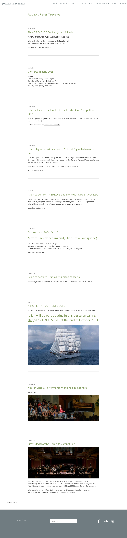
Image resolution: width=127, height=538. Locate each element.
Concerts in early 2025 (40, 71)
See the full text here (35, 170)
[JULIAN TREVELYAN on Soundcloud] (106, 521)
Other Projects (102, 4)
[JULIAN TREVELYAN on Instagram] (113, 521)
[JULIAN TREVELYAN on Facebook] (99, 521)
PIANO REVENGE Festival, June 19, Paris (50, 32)
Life (72, 4)
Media (91, 4)
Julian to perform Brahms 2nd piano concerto (54, 276)
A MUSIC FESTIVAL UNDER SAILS (46, 306)
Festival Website (44, 47)
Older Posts (12, 502)
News (114, 4)
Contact (122, 4)
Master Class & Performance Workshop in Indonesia (58, 387)
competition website (52, 125)
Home (55, 4)
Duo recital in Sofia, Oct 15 (43, 232)
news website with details (37, 252)
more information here (36, 208)
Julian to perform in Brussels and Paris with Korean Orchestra (63, 194)
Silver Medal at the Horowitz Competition (51, 443)
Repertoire (81, 4)
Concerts (64, 4)
